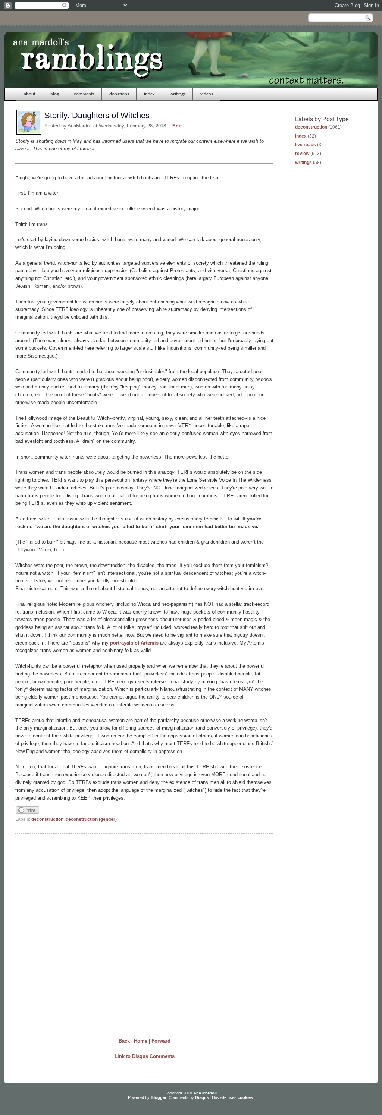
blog (54, 94)
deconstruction (47, 819)
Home (140, 1041)
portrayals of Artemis (134, 643)
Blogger (158, 1097)
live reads (305, 144)
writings (177, 94)
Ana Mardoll (205, 1093)
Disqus (202, 1097)
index (149, 94)
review (302, 153)
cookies (245, 1097)
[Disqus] (144, 934)
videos (206, 94)
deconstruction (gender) (91, 819)
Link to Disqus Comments (145, 1056)
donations (119, 94)
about (29, 94)
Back (124, 1041)
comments (84, 94)
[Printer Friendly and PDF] (27, 813)
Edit (177, 126)
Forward (160, 1041)
